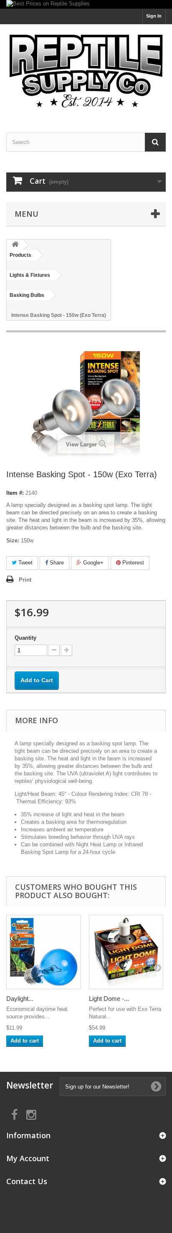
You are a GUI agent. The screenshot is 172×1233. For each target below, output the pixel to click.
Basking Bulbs (27, 295)
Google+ (92, 563)
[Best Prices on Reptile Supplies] (86, 4)
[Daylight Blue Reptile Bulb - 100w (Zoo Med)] (43, 952)
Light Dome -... (109, 998)
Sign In (154, 15)
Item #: (15, 493)
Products (20, 255)
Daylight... (19, 998)
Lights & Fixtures (30, 275)
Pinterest (132, 563)
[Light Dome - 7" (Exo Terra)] (126, 952)
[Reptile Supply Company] (86, 71)
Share (56, 563)
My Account (27, 1158)
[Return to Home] (15, 245)
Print (25, 580)
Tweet (25, 563)
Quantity (25, 638)
